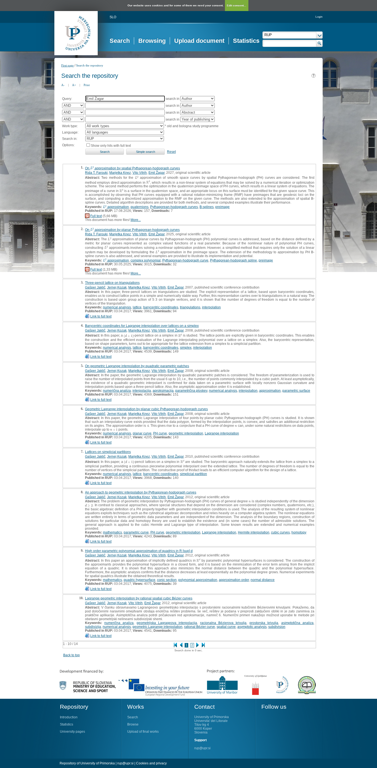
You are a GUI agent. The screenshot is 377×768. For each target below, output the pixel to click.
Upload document (199, 40)
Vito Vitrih (139, 173)
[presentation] (92, 168)
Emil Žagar (156, 173)
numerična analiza (117, 391)
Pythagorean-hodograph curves (174, 207)
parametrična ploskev (191, 391)
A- (63, 85)
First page (67, 65)
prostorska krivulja (263, 623)
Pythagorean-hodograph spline (233, 260)
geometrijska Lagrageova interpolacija (167, 623)
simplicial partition (193, 474)
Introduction (69, 717)
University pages (72, 732)
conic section (167, 580)
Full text (96, 216)
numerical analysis (117, 307)
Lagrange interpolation (222, 433)
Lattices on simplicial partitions (108, 452)
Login (319, 16)
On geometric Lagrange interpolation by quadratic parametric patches (137, 366)
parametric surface (296, 391)
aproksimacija (163, 391)
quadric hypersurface (139, 580)
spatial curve (226, 627)
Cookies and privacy (151, 763)
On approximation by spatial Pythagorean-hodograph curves (132, 168)
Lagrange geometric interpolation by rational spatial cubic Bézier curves (138, 598)
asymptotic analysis (252, 627)
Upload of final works (143, 732)
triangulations (190, 307)
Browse (133, 724)
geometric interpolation (186, 433)
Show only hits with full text (111, 146)
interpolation (211, 307)
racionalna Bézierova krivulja (223, 623)
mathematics (112, 532)
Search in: (69, 139)
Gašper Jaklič (95, 287)
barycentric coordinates (160, 307)
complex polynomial (146, 260)
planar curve (142, 433)
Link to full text (100, 316)
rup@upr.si (202, 748)
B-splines (207, 207)
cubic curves (280, 532)
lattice (137, 307)
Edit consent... (236, 5)
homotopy (298, 532)
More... (136, 220)
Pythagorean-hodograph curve (185, 260)
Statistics (246, 40)
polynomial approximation (197, 580)
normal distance (263, 580)
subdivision (276, 627)
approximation (270, 391)
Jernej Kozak (117, 287)
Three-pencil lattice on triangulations (112, 283)
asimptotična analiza (297, 623)
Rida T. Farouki (96, 173)
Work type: (70, 126)
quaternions (139, 207)
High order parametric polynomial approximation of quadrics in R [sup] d (139, 551)
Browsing (152, 40)
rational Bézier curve (199, 627)
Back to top (71, 655)
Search (120, 40)
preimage (222, 207)
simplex (186, 348)
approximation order (234, 580)
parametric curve (136, 532)
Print (87, 85)
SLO (113, 17)
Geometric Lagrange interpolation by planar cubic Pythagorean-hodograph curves (146, 409)
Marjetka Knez (120, 173)
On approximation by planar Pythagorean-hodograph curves (132, 230)
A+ (74, 85)
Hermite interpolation (253, 532)
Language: (70, 132)
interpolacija (141, 391)
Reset (171, 152)
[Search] (319, 43)
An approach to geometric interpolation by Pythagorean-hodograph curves (140, 492)
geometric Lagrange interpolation (157, 627)
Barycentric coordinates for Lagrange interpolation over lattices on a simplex (142, 326)
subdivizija (93, 627)
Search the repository (89, 65)
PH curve (160, 433)
